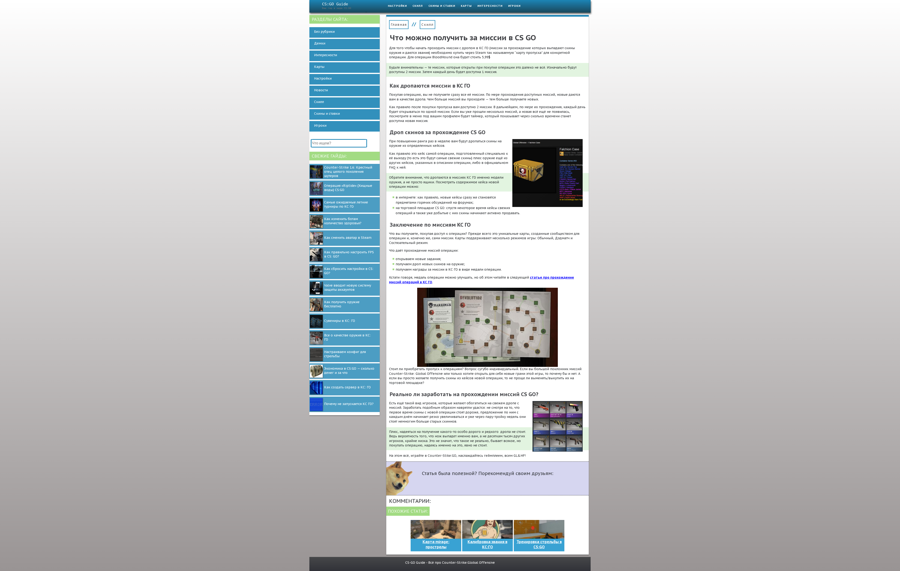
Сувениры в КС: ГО (339, 321)
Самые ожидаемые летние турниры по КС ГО (346, 204)
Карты (466, 5)
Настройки (397, 5)
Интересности (489, 5)
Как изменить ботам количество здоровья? (342, 221)
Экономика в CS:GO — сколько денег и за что (349, 370)
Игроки (514, 5)
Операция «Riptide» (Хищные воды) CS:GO (348, 188)
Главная (399, 24)
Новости (321, 90)
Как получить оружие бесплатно (342, 304)
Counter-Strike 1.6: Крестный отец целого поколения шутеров (348, 171)
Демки (319, 43)
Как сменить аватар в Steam (347, 238)
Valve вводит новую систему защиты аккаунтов (347, 287)
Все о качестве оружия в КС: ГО (347, 337)
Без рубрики (324, 31)
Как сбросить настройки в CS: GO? (348, 271)
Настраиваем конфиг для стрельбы (345, 354)
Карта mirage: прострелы (436, 544)
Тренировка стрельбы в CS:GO (539, 544)
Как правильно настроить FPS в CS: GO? (349, 254)
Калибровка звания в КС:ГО (487, 544)
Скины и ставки (441, 5)
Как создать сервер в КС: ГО (347, 387)
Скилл (417, 5)
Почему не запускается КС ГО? (349, 404)
